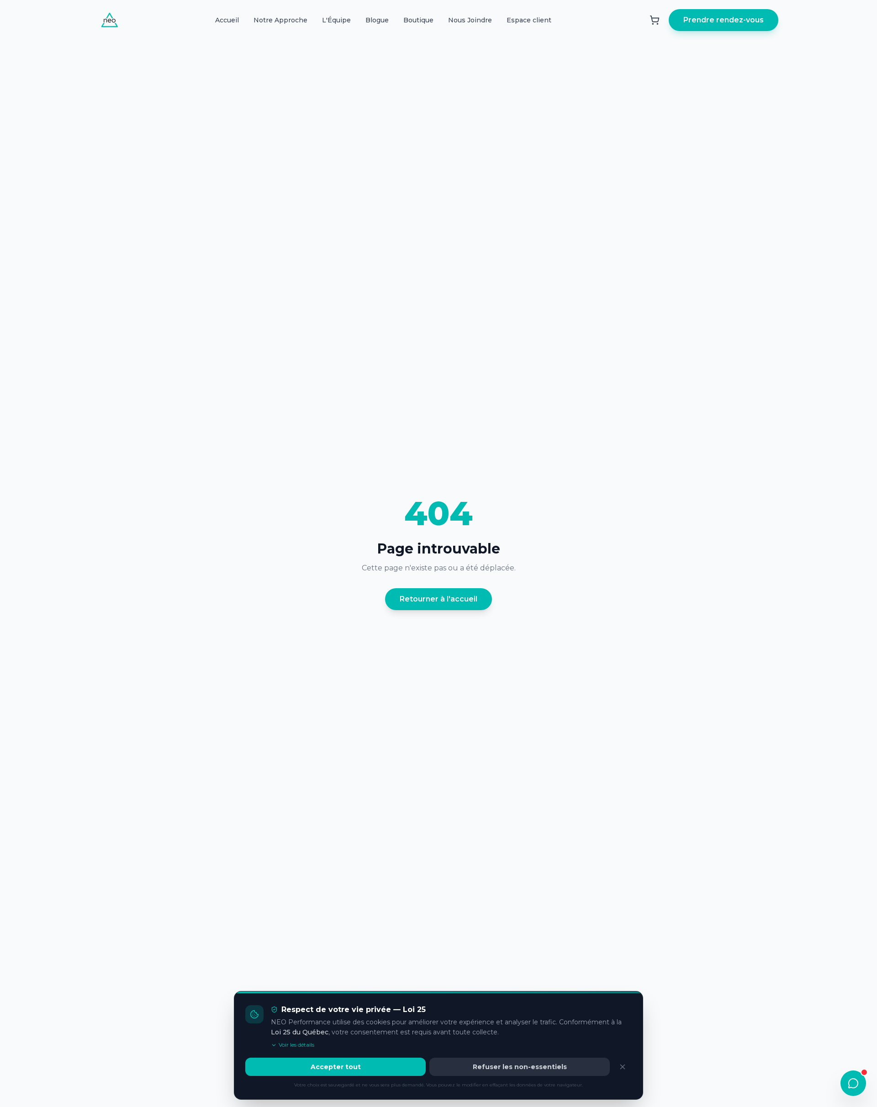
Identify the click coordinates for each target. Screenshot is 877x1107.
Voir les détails (296, 1044)
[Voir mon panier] (654, 20)
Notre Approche (280, 20)
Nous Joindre (470, 20)
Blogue (377, 20)
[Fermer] (622, 1067)
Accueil (227, 20)
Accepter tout (336, 1067)
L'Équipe (336, 20)
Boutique (418, 20)
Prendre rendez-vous (723, 20)
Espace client (529, 20)
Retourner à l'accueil (438, 599)
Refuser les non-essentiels (520, 1067)
